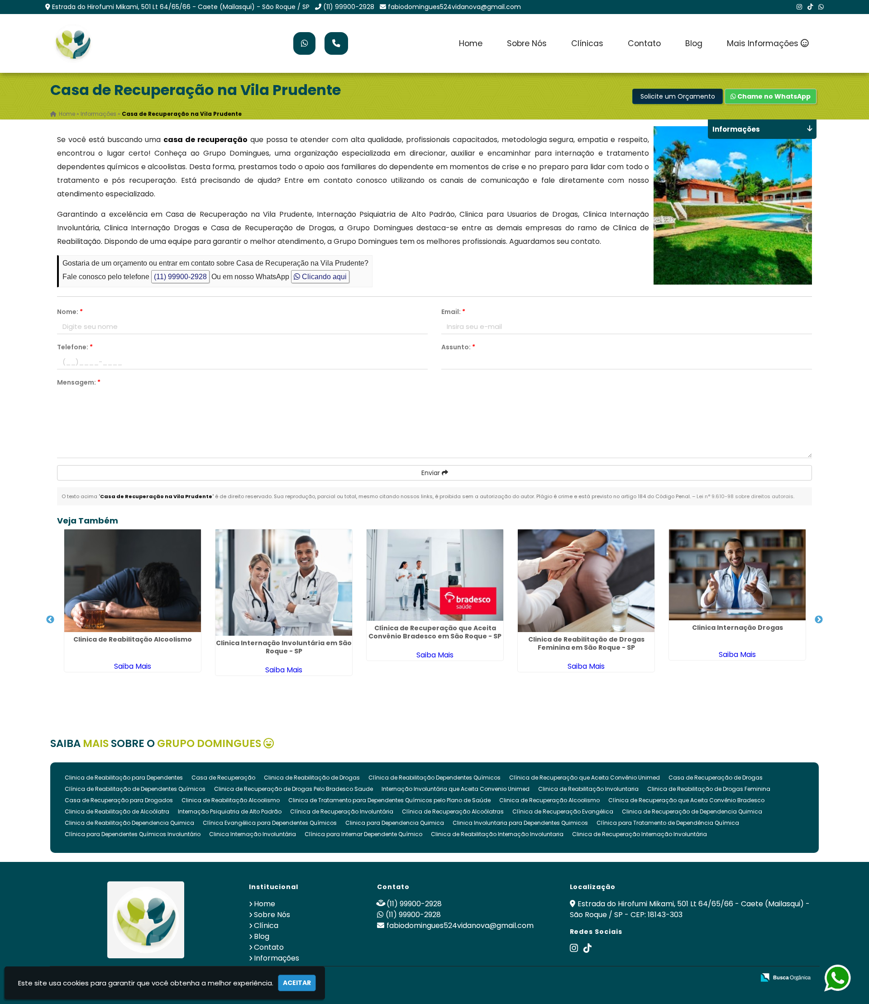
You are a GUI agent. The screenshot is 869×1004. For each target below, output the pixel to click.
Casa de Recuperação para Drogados (119, 800)
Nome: (70, 311)
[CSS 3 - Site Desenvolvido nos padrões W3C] (712, 978)
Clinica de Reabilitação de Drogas (312, 777)
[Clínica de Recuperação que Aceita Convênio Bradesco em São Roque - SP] (435, 575)
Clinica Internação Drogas (737, 627)
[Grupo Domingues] (146, 919)
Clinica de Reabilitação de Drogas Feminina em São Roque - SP (586, 643)
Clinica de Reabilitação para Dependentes (124, 777)
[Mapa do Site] (657, 978)
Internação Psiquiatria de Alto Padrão (230, 811)
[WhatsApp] (821, 6)
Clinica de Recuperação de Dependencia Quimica (692, 811)
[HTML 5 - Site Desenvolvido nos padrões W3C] (681, 978)
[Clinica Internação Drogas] (737, 574)
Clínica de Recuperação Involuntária (341, 811)
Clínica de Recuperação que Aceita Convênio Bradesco (686, 800)
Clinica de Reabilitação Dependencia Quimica (129, 823)
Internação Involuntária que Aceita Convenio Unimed (456, 789)
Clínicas (587, 43)
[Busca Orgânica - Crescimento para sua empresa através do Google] (785, 976)
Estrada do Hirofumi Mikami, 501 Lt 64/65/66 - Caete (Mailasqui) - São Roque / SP (181, 6)
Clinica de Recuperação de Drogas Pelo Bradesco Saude (293, 789)
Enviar (431, 472)
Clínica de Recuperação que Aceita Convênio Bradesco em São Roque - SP (434, 632)
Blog (693, 43)
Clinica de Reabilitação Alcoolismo (132, 639)
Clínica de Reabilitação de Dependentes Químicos (135, 789)
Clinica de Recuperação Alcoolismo (549, 800)
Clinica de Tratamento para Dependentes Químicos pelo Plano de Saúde (389, 800)
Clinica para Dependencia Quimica (394, 823)
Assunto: (458, 347)
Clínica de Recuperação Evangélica (562, 811)
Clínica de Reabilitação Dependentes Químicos (434, 777)
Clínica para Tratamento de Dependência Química (668, 823)
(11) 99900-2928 (348, 6)
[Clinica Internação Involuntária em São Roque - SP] (283, 582)
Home (470, 43)
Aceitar (297, 982)
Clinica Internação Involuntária (252, 834)
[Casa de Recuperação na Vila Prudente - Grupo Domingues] (72, 43)
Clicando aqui (323, 277)
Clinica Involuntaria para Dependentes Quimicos (520, 823)
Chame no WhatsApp (773, 96)
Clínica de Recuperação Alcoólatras (453, 811)
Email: (453, 311)
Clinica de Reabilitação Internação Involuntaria (497, 834)
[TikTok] (810, 6)
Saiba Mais (132, 666)
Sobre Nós (527, 43)
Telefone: (75, 347)
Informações (276, 958)
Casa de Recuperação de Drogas (715, 777)
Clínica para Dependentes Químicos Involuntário (133, 834)
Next (818, 619)
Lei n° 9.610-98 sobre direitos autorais (745, 496)
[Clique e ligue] (336, 43)
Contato (644, 43)
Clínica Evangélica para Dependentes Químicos (270, 823)
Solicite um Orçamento (677, 96)
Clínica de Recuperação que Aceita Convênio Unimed (584, 777)
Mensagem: (78, 382)
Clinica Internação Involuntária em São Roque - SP (284, 647)
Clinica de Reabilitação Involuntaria (588, 789)
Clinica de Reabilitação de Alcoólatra (117, 811)
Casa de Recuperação (223, 777)
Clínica (266, 925)
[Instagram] (799, 6)
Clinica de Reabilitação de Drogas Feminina (708, 789)
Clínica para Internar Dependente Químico (363, 834)
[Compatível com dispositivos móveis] (744, 978)
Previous (50, 619)
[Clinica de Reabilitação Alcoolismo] (132, 580)
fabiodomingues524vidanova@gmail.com (454, 6)
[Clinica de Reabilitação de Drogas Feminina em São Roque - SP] (586, 580)
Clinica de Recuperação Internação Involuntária (639, 834)
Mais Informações (764, 43)
